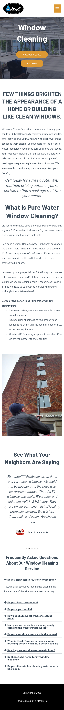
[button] (5, 507)
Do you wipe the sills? (19, 609)
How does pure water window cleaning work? (29, 617)
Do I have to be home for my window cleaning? (28, 658)
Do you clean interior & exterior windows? (31, 579)
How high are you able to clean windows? (31, 650)
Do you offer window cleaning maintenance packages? (32, 667)
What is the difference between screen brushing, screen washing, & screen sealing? (33, 642)
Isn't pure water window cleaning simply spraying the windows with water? (30, 626)
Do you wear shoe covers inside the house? (32, 634)
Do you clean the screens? (22, 602)
